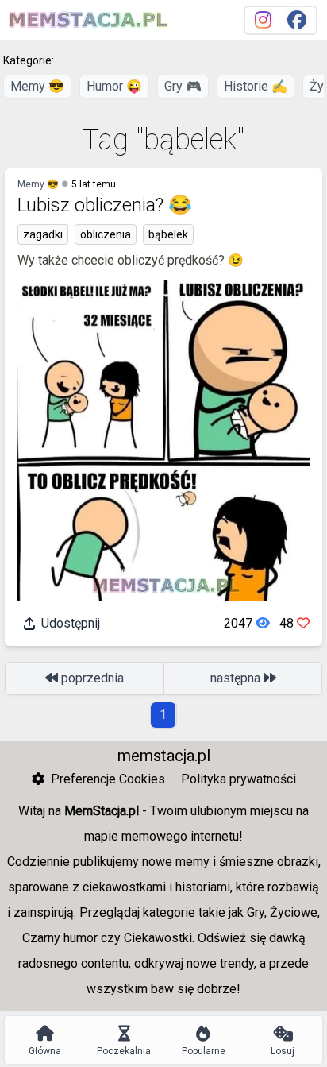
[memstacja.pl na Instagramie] (263, 20)
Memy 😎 (37, 86)
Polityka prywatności (238, 779)
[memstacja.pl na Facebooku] (296, 20)
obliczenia (105, 234)
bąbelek (168, 234)
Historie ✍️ (255, 86)
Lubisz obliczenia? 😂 (104, 205)
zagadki (43, 234)
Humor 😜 (114, 86)
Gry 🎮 (183, 86)
